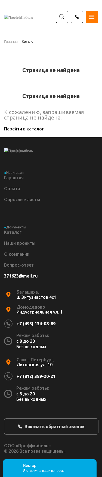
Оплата (12, 188)
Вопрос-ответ (19, 265)
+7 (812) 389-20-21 (36, 376)
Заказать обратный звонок (55, 426)
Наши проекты (19, 243)
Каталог (12, 232)
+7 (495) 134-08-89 (36, 323)
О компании (16, 254)
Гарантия (14, 177)
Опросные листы (22, 199)
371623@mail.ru (21, 275)
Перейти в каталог (24, 128)
